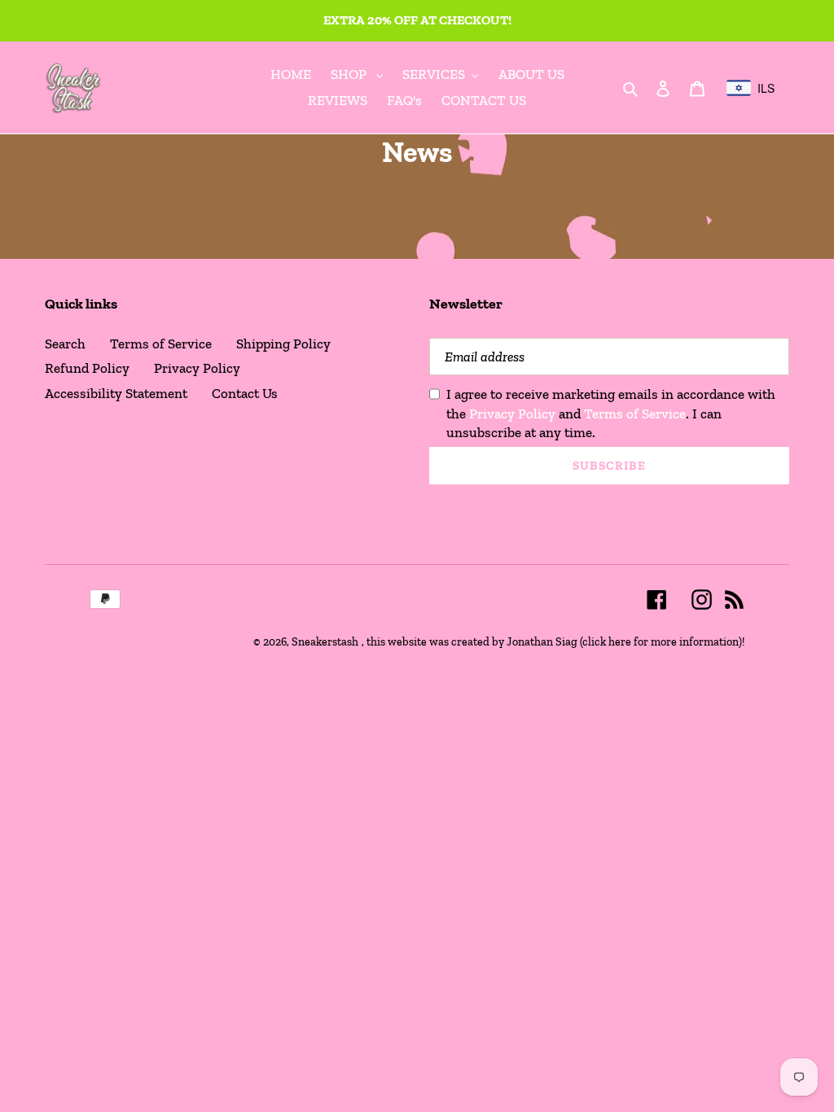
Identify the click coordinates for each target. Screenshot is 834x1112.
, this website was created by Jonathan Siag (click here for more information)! (553, 642)
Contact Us (245, 393)
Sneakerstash (325, 642)
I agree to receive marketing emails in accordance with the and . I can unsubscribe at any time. (610, 413)
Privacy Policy (197, 368)
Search (65, 343)
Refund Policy (87, 368)
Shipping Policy (283, 343)
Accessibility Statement (116, 393)
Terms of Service (161, 343)
